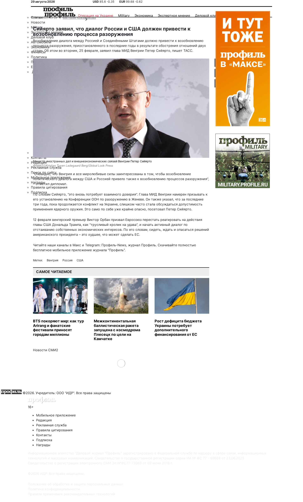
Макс (77, 245)
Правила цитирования (54, 430)
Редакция (44, 420)
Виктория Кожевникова (79, 17)
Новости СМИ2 (45, 350)
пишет (177, 50)
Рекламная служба (51, 425)
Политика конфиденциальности (54, 489)
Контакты (44, 435)
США (80, 260)
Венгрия (53, 260)
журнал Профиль (142, 245)
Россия (67, 260)
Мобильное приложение (56, 415)
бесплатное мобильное (51, 250)
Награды (43, 445)
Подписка (44, 440)
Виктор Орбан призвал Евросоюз (114, 220)
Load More (121, 363)
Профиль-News (113, 245)
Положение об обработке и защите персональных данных (75, 484)
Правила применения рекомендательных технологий (71, 494)
